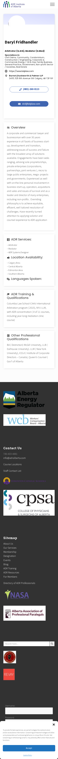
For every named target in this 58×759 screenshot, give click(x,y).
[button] (53, 724)
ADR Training (9, 568)
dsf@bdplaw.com (31, 104)
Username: (10, 705)
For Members (10, 576)
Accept (29, 748)
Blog (5, 564)
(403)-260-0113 (31, 89)
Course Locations (12, 464)
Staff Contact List (12, 470)
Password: (9, 717)
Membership (9, 551)
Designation (9, 556)
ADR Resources (11, 572)
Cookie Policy (27, 755)
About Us (8, 543)
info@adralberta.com (14, 458)
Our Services (9, 547)
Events (7, 560)
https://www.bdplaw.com (21, 71)
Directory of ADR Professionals (19, 583)
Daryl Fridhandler (21, 42)
